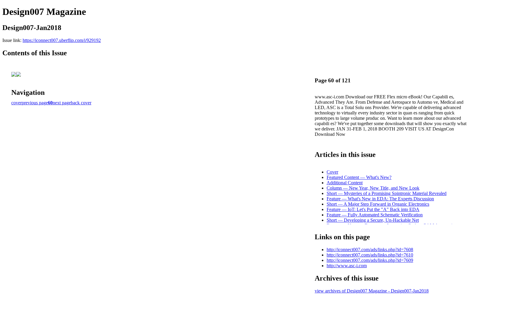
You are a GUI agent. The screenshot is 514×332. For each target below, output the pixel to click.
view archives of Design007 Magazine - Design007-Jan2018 (372, 290)
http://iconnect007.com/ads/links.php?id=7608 (370, 249)
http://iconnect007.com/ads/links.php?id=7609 (370, 260)
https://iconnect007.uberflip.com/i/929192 (62, 40)
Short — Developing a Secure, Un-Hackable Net (373, 220)
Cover (332, 171)
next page (62, 102)
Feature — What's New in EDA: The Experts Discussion (380, 198)
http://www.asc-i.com (347, 265)
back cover (81, 102)
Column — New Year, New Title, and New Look (373, 188)
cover (16, 102)
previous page (35, 102)
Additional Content (345, 182)
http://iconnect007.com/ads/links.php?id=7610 (370, 254)
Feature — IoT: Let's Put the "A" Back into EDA (373, 209)
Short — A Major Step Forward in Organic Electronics (378, 204)
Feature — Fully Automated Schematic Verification (375, 214)
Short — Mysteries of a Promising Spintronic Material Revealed (386, 193)
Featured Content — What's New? (359, 177)
